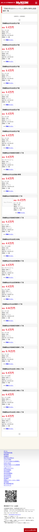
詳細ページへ (9, 40)
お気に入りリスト (9, 468)
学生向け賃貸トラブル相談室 (12, 464)
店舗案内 (6, 456)
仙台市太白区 (7, 476)
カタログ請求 (7, 459)
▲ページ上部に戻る (30, 530)
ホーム (5, 451)
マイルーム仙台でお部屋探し (12, 461)
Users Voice (7, 463)
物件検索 (6, 454)
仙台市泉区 (7, 471)
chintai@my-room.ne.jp (15, 514)
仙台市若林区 (7, 475)
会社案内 (6, 478)
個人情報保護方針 (9, 483)
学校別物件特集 (8, 452)
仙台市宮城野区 (8, 473)
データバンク (7, 466)
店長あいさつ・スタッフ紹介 (12, 480)
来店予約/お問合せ (9, 458)
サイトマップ (7, 485)
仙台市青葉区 (7, 470)
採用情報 (6, 482)
